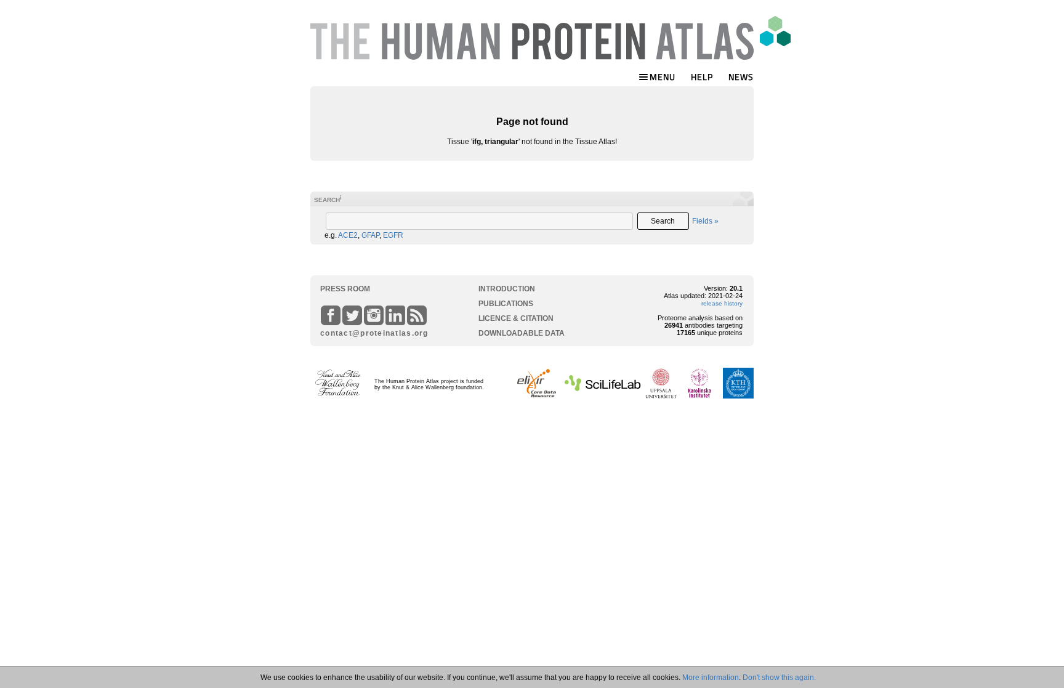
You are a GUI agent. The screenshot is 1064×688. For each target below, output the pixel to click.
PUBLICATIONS (505, 303)
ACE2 (348, 235)
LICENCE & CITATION (516, 318)
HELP (702, 76)
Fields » (705, 221)
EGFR (393, 235)
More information (710, 677)
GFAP (370, 235)
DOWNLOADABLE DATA (521, 333)
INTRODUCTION (506, 289)
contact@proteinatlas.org (369, 333)
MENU (662, 76)
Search (663, 221)
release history (722, 303)
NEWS (741, 76)
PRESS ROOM (345, 289)
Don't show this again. (779, 677)
